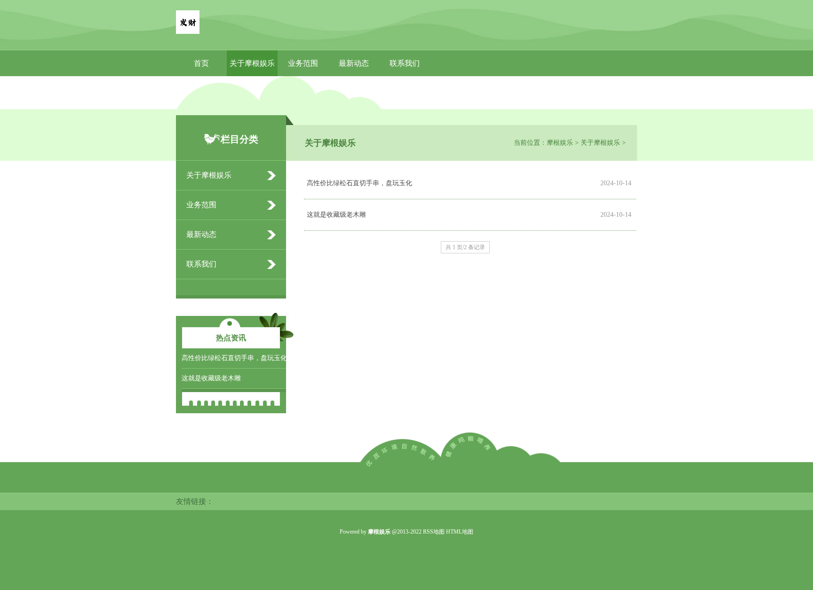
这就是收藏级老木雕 (336, 214)
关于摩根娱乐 (252, 63)
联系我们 (405, 63)
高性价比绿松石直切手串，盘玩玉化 (359, 183)
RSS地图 (434, 531)
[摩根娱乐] (187, 23)
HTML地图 (459, 531)
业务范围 (303, 63)
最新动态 (354, 63)
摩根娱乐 (560, 142)
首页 (201, 63)
